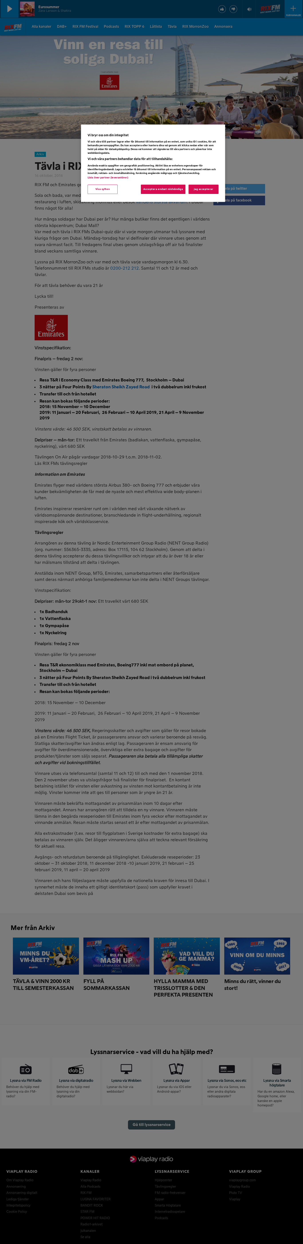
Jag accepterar (203, 189)
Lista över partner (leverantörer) (108, 177)
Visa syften (102, 189)
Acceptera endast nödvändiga (163, 189)
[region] (153, 163)
